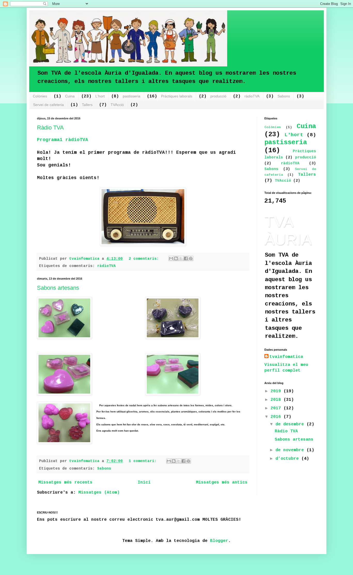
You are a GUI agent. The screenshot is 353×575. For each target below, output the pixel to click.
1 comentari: (144, 461)
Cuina (70, 96)
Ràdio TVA (50, 127)
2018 (277, 399)
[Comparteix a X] (180, 258)
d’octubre (288, 458)
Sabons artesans (58, 288)
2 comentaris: (145, 259)
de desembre (290, 424)
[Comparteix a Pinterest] (190, 258)
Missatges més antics (222, 482)
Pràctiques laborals (176, 96)
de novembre (290, 450)
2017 (277, 408)
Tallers (87, 105)
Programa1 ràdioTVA (62, 139)
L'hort (100, 96)
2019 (277, 391)
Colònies (40, 96)
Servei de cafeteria (48, 105)
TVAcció (117, 105)
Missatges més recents (65, 482)
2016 (277, 417)
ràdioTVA (251, 96)
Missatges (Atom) (99, 492)
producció (218, 96)
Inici (144, 482)
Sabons (284, 96)
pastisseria (131, 96)
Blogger (219, 541)
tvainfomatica (286, 357)
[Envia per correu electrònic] (171, 258)
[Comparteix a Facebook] (185, 258)
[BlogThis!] (176, 258)
